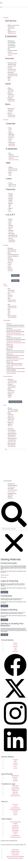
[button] (14, 514)
